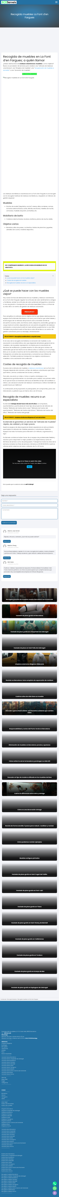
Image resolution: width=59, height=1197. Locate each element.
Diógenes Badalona (7, 1112)
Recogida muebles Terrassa (9, 1179)
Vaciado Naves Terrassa (8, 1062)
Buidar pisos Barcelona (8, 1154)
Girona (3, 1095)
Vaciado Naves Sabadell (8, 1064)
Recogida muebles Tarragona (10, 1184)
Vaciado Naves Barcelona (9, 1057)
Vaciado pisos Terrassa (8, 1134)
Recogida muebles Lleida (8, 1183)
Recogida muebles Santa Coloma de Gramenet (15, 1188)
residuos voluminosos (36, 368)
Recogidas (4, 1047)
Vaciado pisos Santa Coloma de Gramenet (14, 1143)
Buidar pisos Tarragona (8, 1164)
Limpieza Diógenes (7, 1043)
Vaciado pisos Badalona (8, 1133)
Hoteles (4, 1050)
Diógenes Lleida (6, 1117)
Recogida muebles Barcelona (10, 1174)
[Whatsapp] (55, 1188)
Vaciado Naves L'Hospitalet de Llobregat (13, 1059)
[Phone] (55, 1184)
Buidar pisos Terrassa (7, 1159)
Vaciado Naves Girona (8, 1074)
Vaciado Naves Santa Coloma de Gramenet (14, 1071)
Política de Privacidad (8, 1103)
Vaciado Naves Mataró (8, 1069)
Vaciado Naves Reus (7, 1072)
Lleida (3, 1098)
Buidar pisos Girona (7, 1171)
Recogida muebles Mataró (9, 1186)
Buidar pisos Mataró (7, 1166)
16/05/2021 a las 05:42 (13, 547)
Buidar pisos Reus (6, 1169)
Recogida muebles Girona (9, 1191)
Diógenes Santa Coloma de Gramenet (12, 1122)
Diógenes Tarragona (7, 1119)
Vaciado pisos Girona (8, 1146)
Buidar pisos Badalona (8, 1157)
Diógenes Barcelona (7, 1109)
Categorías (5, 1082)
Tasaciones (5, 1048)
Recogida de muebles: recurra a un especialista (21, 283)
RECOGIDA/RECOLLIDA (29, 74)
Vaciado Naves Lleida (7, 1065)
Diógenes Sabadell (7, 1115)
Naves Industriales (7, 1053)
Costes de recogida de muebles (16, 280)
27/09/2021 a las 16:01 (13, 564)
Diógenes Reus (6, 1124)
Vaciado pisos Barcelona (9, 1129)
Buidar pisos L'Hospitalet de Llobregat (12, 1155)
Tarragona (4, 1097)
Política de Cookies (7, 1105)
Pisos (3, 1052)
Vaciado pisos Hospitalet (8, 1131)
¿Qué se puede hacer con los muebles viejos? (20, 278)
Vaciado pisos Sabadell (8, 1136)
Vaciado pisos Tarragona (9, 1139)
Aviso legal (4, 1102)
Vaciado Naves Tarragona (9, 1067)
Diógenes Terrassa (7, 1114)
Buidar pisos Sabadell (8, 1160)
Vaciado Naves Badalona (9, 1060)
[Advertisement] (29, 40)
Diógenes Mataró (6, 1121)
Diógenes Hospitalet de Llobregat (11, 1110)
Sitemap (4, 1077)
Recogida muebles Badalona (10, 1177)
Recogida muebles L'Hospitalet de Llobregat (14, 1176)
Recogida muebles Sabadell (9, 1181)
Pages (3, 1081)
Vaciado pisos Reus (7, 1145)
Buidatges (4, 1045)
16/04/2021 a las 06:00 (13, 533)
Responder (7, 541)
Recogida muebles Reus (8, 1189)
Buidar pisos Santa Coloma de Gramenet (13, 1167)
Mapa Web (5, 1079)
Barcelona (4, 1093)
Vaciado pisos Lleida (7, 1138)
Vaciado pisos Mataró (8, 1141)
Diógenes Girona (6, 1126)
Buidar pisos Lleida (7, 1162)
